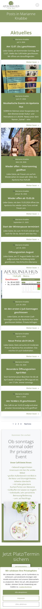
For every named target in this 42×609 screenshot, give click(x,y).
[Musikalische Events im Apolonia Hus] (21, 79)
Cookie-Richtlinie (25, 587)
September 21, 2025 (21, 222)
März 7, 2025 (21, 397)
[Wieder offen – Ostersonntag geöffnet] (21, 142)
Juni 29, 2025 (21, 305)
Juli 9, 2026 (21, 42)
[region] (21, 588)
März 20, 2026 (21, 162)
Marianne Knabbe (22, 39)
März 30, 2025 (21, 365)
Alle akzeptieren (21, 592)
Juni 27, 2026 (21, 99)
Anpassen (21, 598)
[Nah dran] (39, 569)
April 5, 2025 (21, 336)
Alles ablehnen (21, 604)
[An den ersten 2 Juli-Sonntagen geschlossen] (21, 284)
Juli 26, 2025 (21, 248)
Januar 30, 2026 (21, 194)
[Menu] (37, 5)
